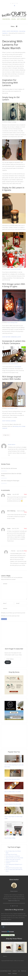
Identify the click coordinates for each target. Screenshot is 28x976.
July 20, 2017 (15, 494)
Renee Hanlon (11, 444)
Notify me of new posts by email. (11, 616)
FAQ (19, 971)
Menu (12, 26)
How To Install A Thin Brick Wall (13, 804)
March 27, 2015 (21, 511)
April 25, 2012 (15, 528)
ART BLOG (14, 973)
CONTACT (8, 862)
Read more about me (13, 900)
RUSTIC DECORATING (12, 31)
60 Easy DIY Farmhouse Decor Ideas (14, 867)
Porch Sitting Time (12, 322)
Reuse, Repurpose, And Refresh (13, 856)
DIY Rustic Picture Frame (11, 854)
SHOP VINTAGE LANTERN (9, 420)
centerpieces (17, 366)
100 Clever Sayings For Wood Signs (10, 480)
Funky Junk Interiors (12, 363)
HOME (4, 31)
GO (3, 927)
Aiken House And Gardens (14, 269)
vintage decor (6, 435)
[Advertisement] (14, 632)
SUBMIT (8, 662)
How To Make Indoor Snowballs (13, 791)
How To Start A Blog (10, 838)
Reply (25, 494)
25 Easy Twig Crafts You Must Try (13, 859)
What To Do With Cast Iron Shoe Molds (14, 857)
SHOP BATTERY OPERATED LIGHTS (11, 337)
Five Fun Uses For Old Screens (9, 468)
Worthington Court (12, 408)
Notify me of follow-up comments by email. (13, 613)
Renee (13, 551)
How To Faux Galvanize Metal (12, 779)
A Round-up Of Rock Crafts (12, 861)
